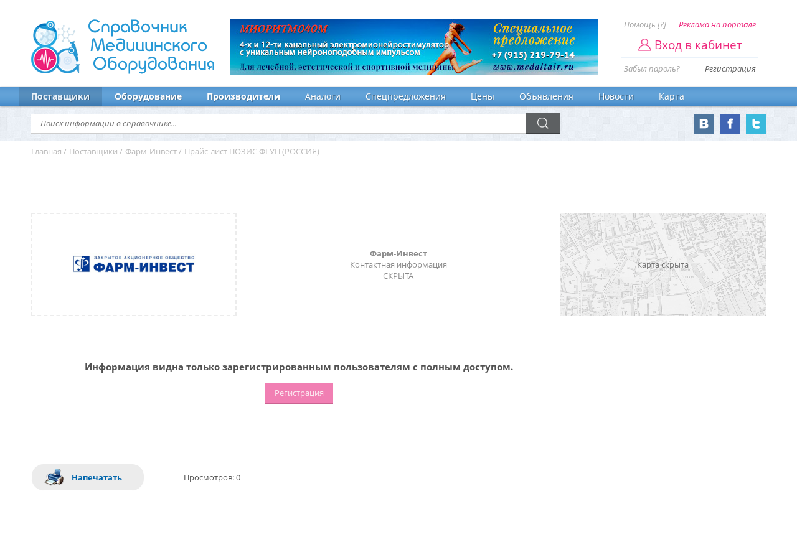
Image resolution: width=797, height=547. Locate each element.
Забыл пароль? (652, 68)
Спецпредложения (405, 96)
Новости (616, 96)
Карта (671, 96)
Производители (243, 96)
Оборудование (148, 96)
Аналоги (323, 96)
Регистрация (730, 68)
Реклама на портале (717, 24)
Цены (482, 96)
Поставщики (60, 96)
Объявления (546, 96)
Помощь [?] (645, 24)
